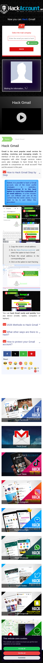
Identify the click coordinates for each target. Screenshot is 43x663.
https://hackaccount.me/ (25, 250)
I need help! (33, 43)
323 (10, 368)
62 (32, 368)
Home (7, 139)
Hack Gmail (19, 139)
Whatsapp (23, 353)
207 (17, 368)
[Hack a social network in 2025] (21, 9)
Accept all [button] (21, 648)
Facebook (7, 353)
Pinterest (31, 353)
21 (38, 371)
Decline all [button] (21, 653)
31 (38, 368)
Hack (21, 49)
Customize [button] (21, 658)
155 (25, 368)
